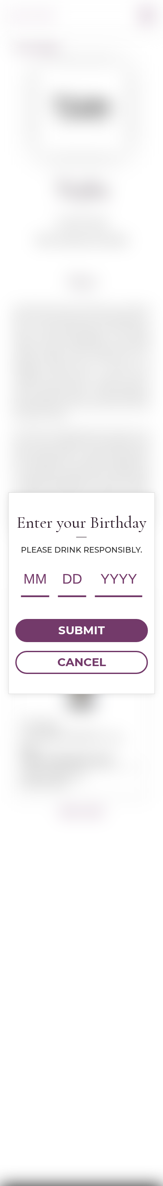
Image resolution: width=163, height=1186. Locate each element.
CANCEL (81, 662)
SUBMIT (81, 630)
